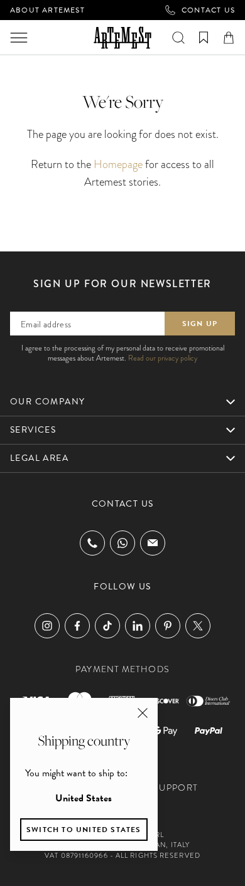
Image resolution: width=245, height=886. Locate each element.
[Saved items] (203, 37)
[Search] (178, 37)
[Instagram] (47, 626)
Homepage (118, 164)
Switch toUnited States (83, 829)
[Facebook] (77, 626)
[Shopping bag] (228, 37)
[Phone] (92, 543)
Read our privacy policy (162, 358)
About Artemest (47, 10)
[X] (198, 626)
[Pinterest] (168, 626)
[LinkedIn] (138, 626)
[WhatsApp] (122, 543)
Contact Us (208, 10)
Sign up (199, 323)
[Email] (153, 543)
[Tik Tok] (107, 626)
